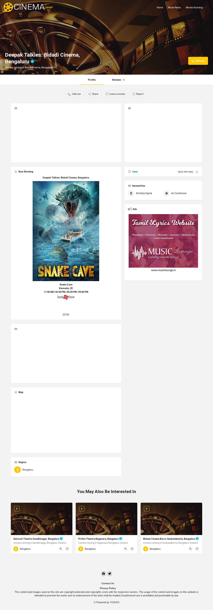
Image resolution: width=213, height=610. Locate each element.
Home (160, 7)
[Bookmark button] (67, 549)
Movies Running (194, 7)
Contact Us (108, 583)
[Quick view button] (60, 549)
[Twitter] (109, 573)
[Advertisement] (66, 135)
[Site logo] (28, 7)
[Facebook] (103, 573)
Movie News (174, 7)
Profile (92, 79)
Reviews (118, 79)
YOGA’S (114, 602)
